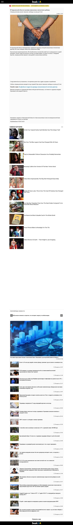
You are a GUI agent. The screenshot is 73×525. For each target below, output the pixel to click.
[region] (36, 67)
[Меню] (2, 2)
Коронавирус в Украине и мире (40, 5)
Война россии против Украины (21, 5)
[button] (11, 315)
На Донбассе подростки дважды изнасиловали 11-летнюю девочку (38, 87)
